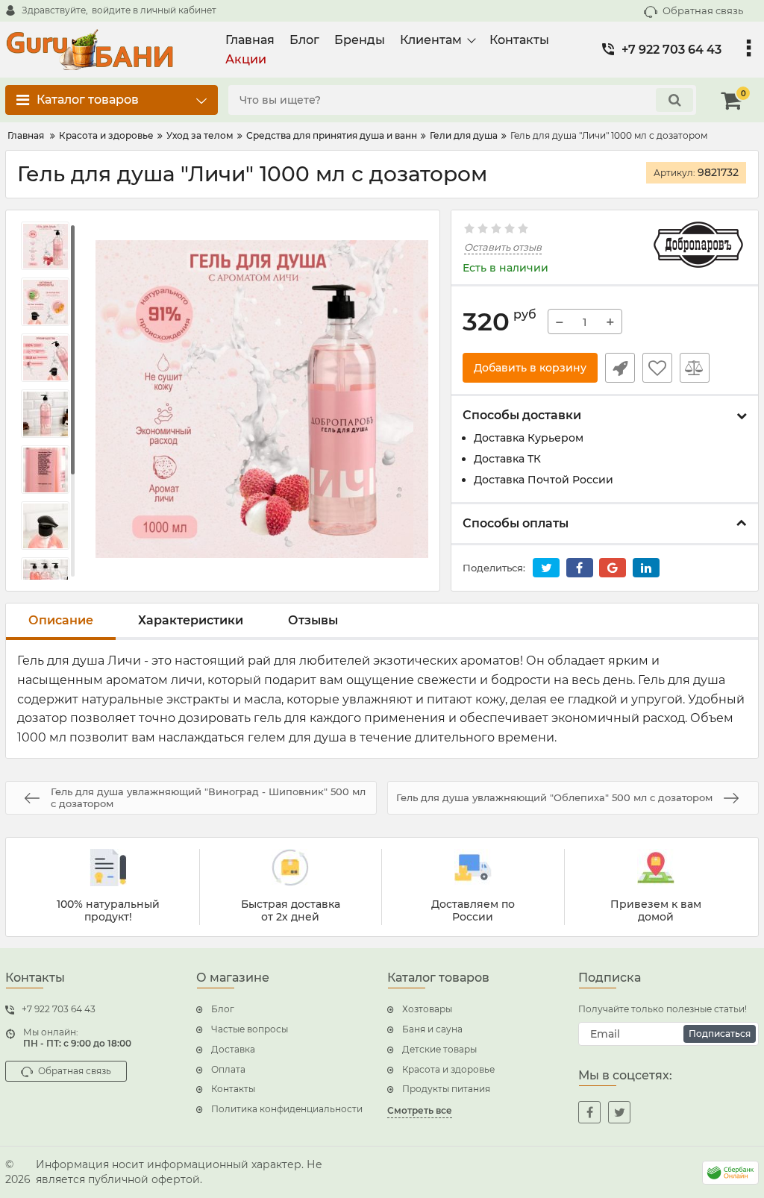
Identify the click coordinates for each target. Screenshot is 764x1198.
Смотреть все (419, 1110)
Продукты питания (446, 1088)
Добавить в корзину (530, 367)
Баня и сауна (432, 1029)
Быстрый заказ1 (620, 368)
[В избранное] (657, 368)
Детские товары (439, 1049)
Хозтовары (427, 1008)
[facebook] (589, 1112)
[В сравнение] (695, 368)
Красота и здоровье (448, 1069)
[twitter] (619, 1112)
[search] (674, 100)
